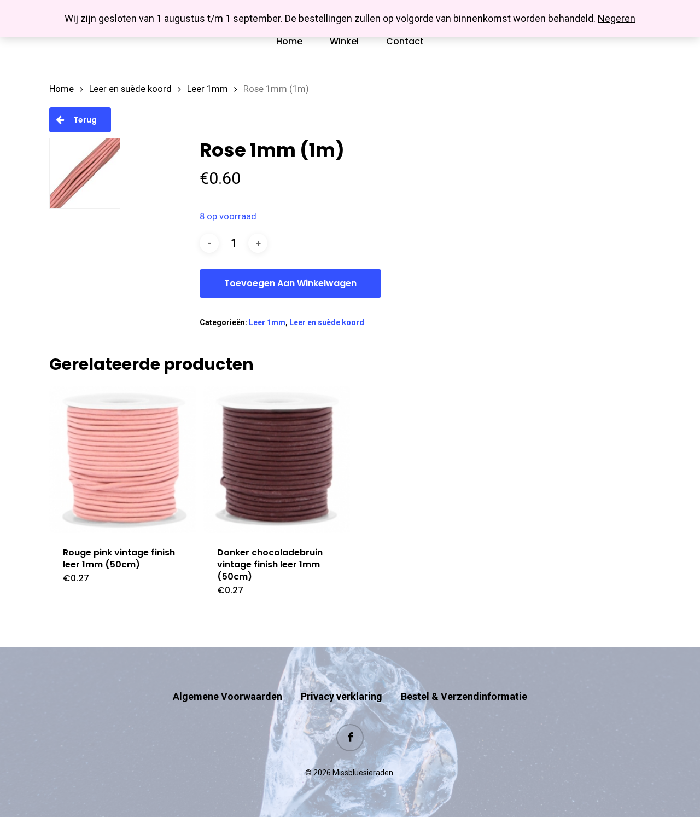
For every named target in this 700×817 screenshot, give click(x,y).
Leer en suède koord (130, 89)
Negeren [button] (616, 18)
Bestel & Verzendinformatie (464, 696)
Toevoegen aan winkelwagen (290, 283)
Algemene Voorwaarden (227, 696)
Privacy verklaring (341, 696)
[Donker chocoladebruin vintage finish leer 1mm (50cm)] (276, 459)
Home (61, 89)
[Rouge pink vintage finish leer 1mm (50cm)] (122, 459)
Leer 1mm (207, 89)
